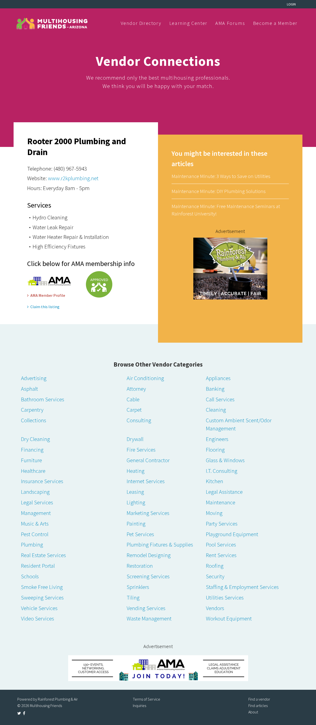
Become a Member (275, 23)
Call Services (220, 399)
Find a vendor (259, 699)
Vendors (215, 608)
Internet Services (146, 481)
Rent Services (221, 555)
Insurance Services (42, 481)
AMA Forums (230, 23)
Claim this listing (44, 306)
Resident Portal (38, 565)
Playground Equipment (232, 534)
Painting (136, 523)
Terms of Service (146, 699)
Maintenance (220, 502)
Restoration (140, 565)
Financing (32, 449)
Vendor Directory (141, 23)
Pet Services (140, 534)
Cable (133, 399)
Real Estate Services (43, 555)
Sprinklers (138, 586)
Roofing (214, 565)
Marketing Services (148, 512)
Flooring (215, 449)
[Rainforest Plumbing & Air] (230, 268)
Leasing (135, 491)
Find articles (258, 705)
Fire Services (141, 449)
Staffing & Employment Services (242, 586)
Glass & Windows (225, 460)
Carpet (134, 409)
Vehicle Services (39, 608)
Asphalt (29, 388)
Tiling (133, 597)
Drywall (135, 438)
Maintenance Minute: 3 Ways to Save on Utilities (221, 176)
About (253, 711)
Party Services (221, 523)
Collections (33, 420)
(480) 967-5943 (70, 168)
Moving (214, 512)
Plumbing (32, 544)
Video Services (37, 618)
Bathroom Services (42, 399)
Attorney (136, 388)
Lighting (136, 502)
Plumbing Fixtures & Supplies (160, 544)
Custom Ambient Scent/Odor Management (239, 424)
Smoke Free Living (42, 586)
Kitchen (214, 481)
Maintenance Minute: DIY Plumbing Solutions (219, 191)
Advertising (33, 378)
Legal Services (37, 502)
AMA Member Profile (47, 295)
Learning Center (188, 23)
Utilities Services (225, 597)
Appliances (218, 378)
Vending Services (146, 608)
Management (36, 512)
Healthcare (33, 470)
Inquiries (139, 705)
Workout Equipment (229, 618)
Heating (135, 470)
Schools (30, 576)
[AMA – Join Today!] (158, 668)
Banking (215, 388)
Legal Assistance (224, 491)
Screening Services (148, 576)
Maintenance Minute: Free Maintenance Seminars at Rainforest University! (226, 210)
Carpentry (32, 409)
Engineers (217, 438)
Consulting (139, 420)
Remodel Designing (149, 555)
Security (215, 576)
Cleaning (216, 409)
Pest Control (34, 534)
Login (291, 4)
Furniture (31, 460)
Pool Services (221, 544)
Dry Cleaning (35, 438)
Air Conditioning (145, 378)
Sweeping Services (42, 597)
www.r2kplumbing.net (73, 178)
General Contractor (148, 460)
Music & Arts (35, 523)
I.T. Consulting (221, 470)
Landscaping (35, 491)
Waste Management (149, 618)
